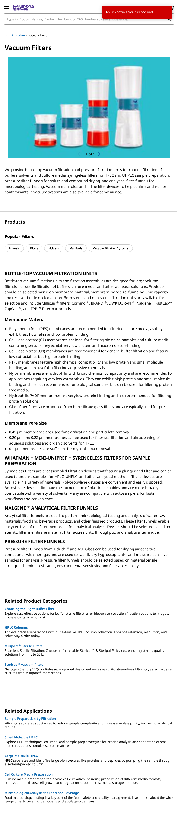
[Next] (99, 154)
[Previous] (79, 154)
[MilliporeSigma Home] (23, 8)
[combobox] (89, 19)
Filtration (18, 35)
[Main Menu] (6, 8)
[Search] (169, 19)
